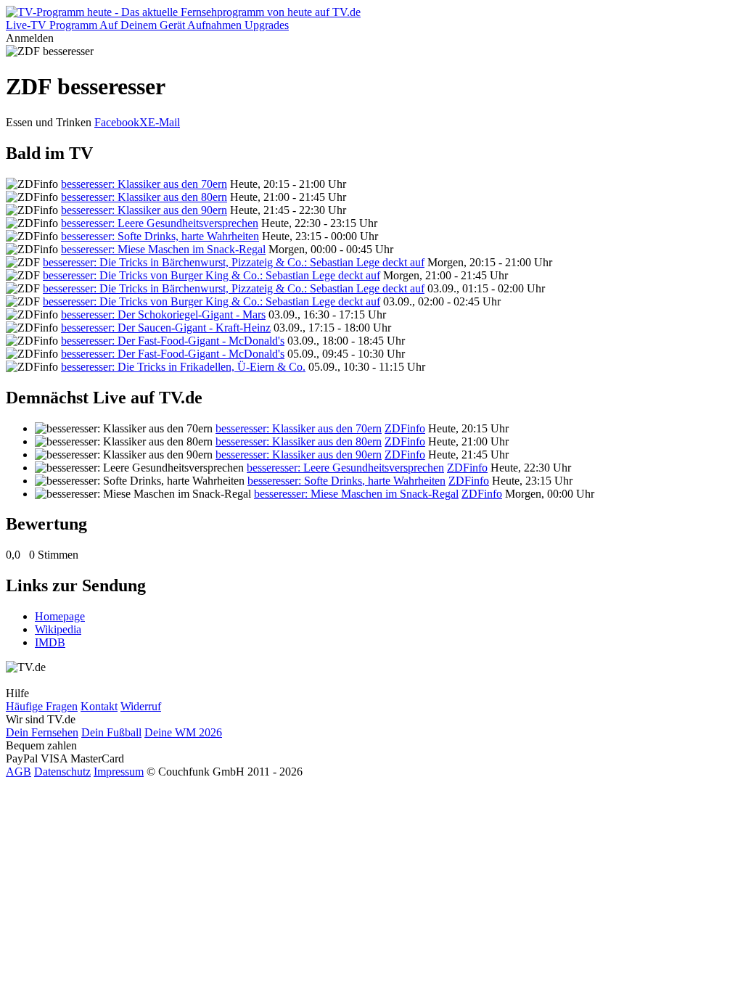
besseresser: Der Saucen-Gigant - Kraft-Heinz (166, 327)
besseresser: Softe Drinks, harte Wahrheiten (160, 236)
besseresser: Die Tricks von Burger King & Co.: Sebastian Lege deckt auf (211, 275)
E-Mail (164, 122)
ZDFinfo (405, 428)
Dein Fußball (111, 732)
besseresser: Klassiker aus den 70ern (144, 184)
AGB (18, 771)
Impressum (119, 771)
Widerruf (140, 706)
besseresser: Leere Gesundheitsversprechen (159, 223)
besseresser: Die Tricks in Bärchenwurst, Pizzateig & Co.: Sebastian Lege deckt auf (233, 262)
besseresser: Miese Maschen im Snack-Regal (163, 249)
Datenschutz (62, 771)
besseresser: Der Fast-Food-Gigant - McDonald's (172, 340)
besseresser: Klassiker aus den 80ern (144, 197)
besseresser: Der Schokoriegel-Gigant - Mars (163, 314)
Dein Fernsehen (42, 732)
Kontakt (99, 706)
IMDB (50, 642)
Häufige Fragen (42, 706)
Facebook (116, 122)
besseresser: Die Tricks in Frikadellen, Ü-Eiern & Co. (183, 367)
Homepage (60, 616)
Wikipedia (58, 629)
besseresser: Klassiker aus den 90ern (144, 210)
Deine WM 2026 (183, 732)
